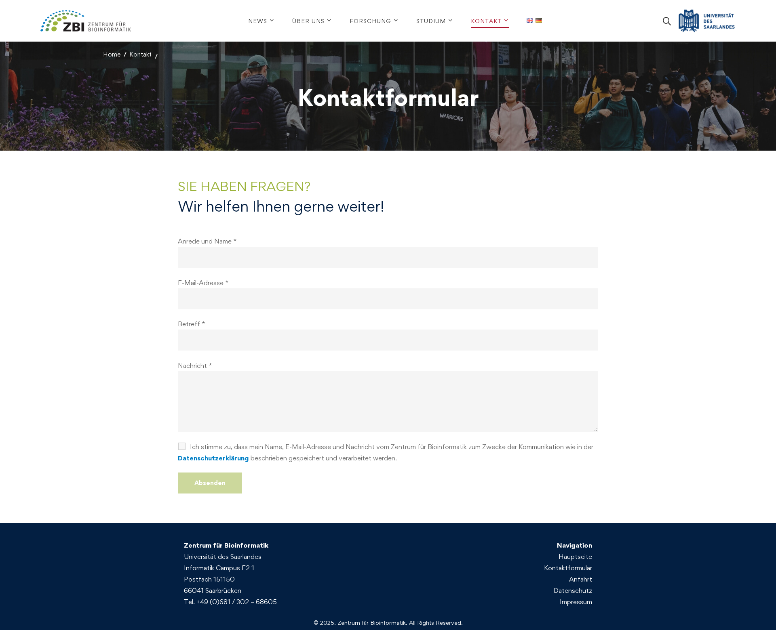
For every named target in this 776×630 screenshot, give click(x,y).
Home (111, 54)
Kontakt (140, 54)
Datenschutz (573, 590)
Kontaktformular (568, 568)
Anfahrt (580, 579)
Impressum (576, 602)
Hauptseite (575, 556)
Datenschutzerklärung (213, 458)
